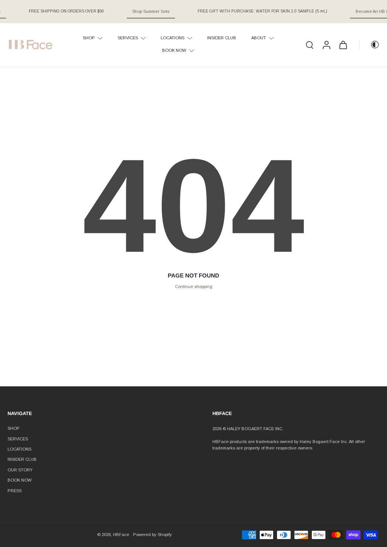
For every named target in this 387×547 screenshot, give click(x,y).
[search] (309, 44)
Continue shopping (193, 286)
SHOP (14, 428)
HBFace (121, 534)
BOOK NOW (20, 480)
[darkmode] (369, 44)
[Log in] (326, 44)
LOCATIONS (19, 449)
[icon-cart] (342, 44)
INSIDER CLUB (22, 459)
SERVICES (18, 439)
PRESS (15, 490)
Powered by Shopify (152, 534)
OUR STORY (20, 470)
